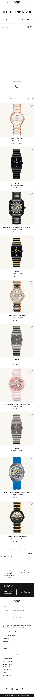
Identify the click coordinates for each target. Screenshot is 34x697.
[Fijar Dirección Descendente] (33, 99)
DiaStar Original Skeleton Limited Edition (17, 492)
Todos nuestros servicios (9, 635)
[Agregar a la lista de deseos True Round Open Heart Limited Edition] (31, 371)
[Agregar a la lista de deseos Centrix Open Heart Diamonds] (31, 282)
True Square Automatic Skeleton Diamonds (17, 227)
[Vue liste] (31, 27)
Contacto (5, 641)
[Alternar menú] (3, 2)
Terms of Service (17, 627)
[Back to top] (17, 86)
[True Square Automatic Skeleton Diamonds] (17, 208)
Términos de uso (7, 658)
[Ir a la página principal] (17, 2)
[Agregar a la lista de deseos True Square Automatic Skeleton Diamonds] (31, 194)
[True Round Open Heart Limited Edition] (17, 385)
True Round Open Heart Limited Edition (17, 404)
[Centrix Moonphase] (17, 120)
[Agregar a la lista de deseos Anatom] (31, 150)
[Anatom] (17, 164)
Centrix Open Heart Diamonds (17, 316)
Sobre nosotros (7, 669)
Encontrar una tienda (8, 592)
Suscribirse (17, 617)
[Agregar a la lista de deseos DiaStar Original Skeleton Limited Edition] (31, 459)
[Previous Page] (9, 549)
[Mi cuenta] (30, 2)
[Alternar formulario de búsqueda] (7, 2)
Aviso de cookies (7, 664)
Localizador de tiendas (9, 644)
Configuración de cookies (10, 667)
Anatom (17, 183)
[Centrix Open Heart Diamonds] (17, 297)
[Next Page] (24, 549)
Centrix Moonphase (17, 139)
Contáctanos (25, 592)
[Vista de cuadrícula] (27, 27)
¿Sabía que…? (7, 638)
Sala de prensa (7, 675)
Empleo (5, 672)
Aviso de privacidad (8, 661)
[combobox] (5, 20)
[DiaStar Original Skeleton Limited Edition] (17, 473)
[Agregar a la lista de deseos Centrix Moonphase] (31, 105)
